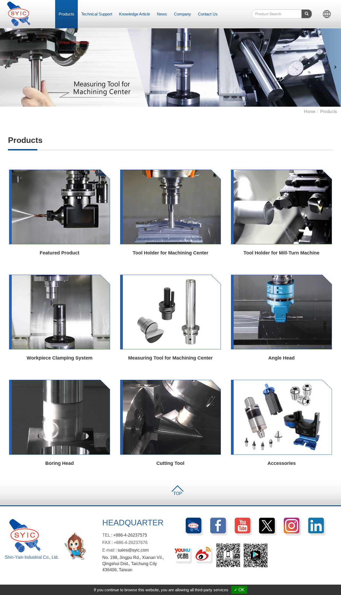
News (162, 14)
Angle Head (281, 358)
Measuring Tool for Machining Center (170, 358)
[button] (6, 67)
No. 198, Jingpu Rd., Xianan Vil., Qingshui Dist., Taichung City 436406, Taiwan (133, 563)
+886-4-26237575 (130, 535)
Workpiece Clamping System (59, 358)
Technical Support (96, 14)
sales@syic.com (133, 550)
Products (66, 14)
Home (309, 111)
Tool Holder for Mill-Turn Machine (281, 252)
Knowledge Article (134, 14)
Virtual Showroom (74, 42)
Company (182, 14)
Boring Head (59, 463)
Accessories (281, 463)
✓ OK (239, 590)
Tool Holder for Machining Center (170, 252)
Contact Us (208, 14)
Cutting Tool (170, 463)
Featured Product (59, 252)
